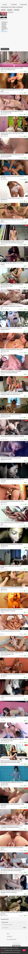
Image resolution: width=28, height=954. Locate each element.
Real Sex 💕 (14, 4)
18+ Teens (16, 9)
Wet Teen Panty (5, 287)
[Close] (26, 950)
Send (24, 927)
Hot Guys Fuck (4, 872)
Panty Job (4, 352)
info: (8, 933)
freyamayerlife (4, 179)
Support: (9, 936)
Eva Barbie (4, 807)
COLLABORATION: (11, 939)
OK (24, 950)
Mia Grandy (4, 71)
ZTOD (3, 634)
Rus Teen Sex (4, 114)
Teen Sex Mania (5, 915)
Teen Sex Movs (5, 417)
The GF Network (5, 136)
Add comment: (5, 922)
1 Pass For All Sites (5, 92)
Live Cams (4, 4)
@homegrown (5, 31)
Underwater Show (5, 785)
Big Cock (3, 9)
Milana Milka (4, 828)
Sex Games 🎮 (23, 4)
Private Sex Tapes (5, 157)
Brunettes (10, 9)
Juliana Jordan (5, 439)
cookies (2, 950)
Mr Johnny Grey (5, 655)
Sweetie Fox (4, 244)
